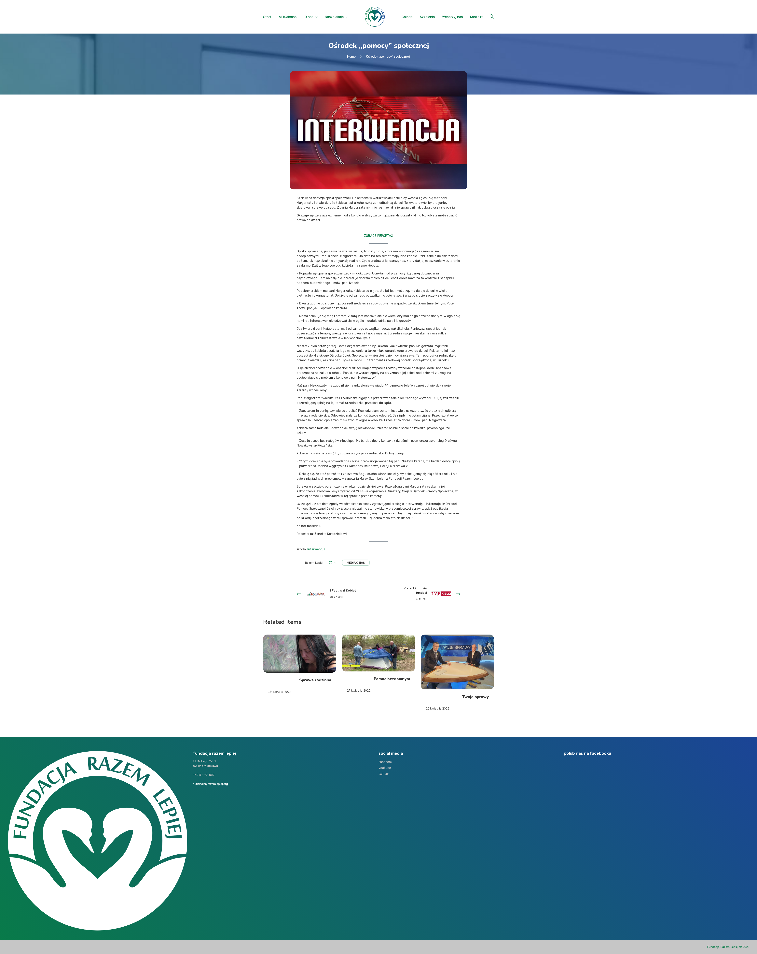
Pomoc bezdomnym (392, 679)
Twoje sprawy (475, 696)
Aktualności (288, 17)
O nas (309, 17)
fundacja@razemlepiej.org (210, 784)
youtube (384, 768)
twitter (383, 774)
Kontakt (476, 17)
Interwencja (316, 549)
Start (267, 17)
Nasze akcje (334, 17)
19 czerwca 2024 (279, 692)
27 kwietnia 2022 (358, 691)
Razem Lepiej (314, 563)
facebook (385, 762)
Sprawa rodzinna (315, 680)
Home (351, 56)
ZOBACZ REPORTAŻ (378, 236)
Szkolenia (427, 17)
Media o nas (356, 563)
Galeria (407, 17)
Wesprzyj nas (452, 17)
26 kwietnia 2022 (437, 709)
